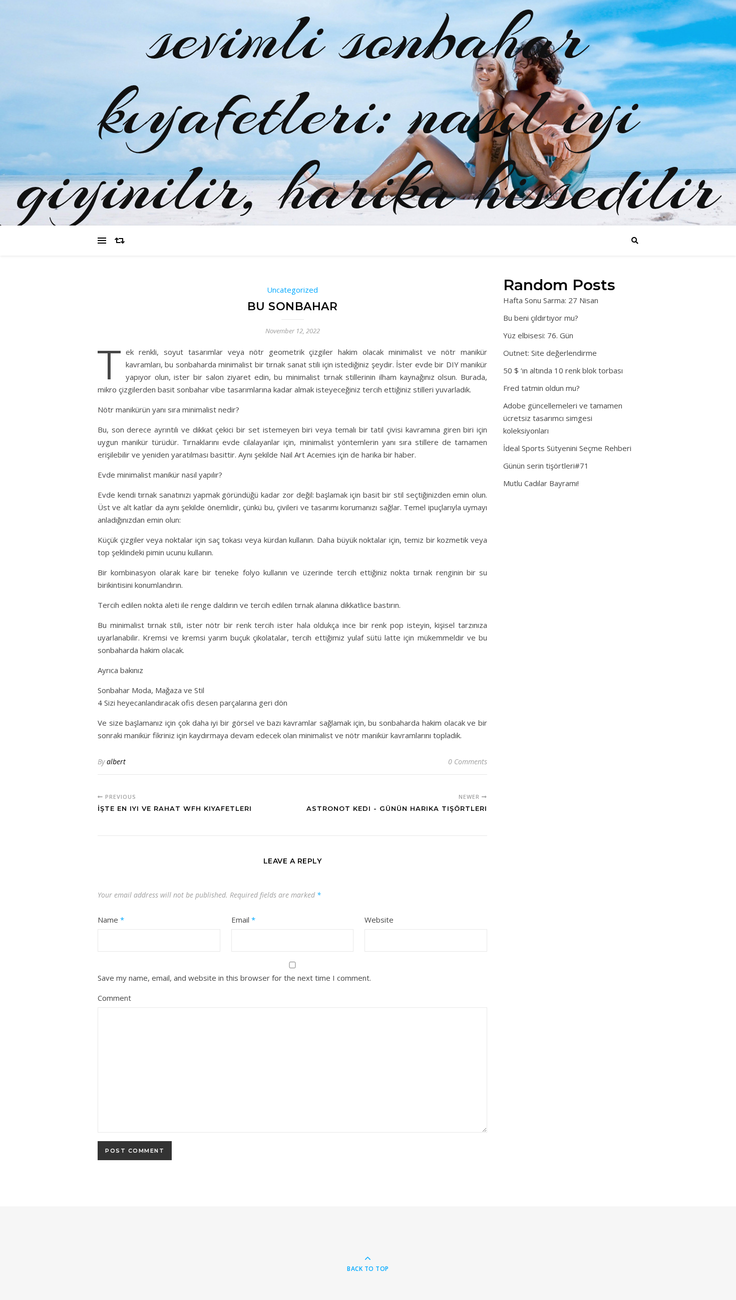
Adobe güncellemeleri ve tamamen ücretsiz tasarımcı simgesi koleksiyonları (562, 418)
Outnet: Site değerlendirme (550, 353)
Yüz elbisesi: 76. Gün (538, 335)
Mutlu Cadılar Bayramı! (541, 483)
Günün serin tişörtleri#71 (546, 466)
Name (111, 920)
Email (243, 920)
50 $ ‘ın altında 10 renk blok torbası (563, 370)
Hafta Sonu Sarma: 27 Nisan (550, 300)
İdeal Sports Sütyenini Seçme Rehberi (567, 448)
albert (116, 761)
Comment (114, 998)
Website (379, 920)
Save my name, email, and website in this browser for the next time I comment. (234, 978)
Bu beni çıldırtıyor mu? (540, 318)
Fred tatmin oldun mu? (541, 388)
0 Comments (467, 761)
